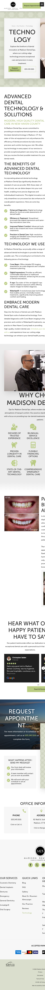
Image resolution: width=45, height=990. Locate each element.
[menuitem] (9, 883)
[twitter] (37, 865)
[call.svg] (24, 812)
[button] (4, 668)
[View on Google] (9, 659)
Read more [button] (11, 674)
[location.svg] (41, 812)
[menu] (42, 4)
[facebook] (30, 865)
